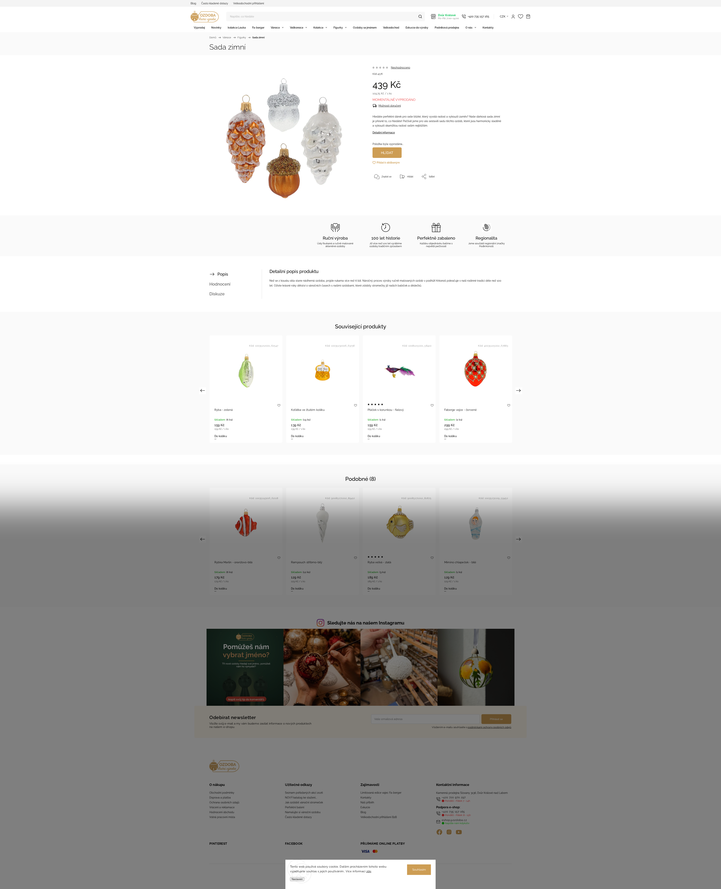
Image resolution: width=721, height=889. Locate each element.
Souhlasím (419, 869)
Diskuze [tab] (217, 293)
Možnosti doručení (390, 105)
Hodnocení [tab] (219, 284)
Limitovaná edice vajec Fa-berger (380, 792)
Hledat (420, 16)
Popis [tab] (222, 274)
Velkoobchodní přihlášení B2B (378, 817)
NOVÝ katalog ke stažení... (301, 797)
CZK (503, 16)
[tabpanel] (246, 389)
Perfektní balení (294, 807)
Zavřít (493, 189)
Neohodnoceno (400, 67)
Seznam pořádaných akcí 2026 (304, 792)
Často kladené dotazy (214, 3)
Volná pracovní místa (222, 817)
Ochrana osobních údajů (224, 802)
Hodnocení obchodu (221, 812)
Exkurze (365, 807)
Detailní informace (384, 132)
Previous (203, 390)
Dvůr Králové (448, 17)
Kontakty (365, 797)
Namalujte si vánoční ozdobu (303, 812)
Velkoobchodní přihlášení (248, 3)
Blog (193, 3)
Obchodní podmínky (221, 792)
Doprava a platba (220, 797)
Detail (294, 436)
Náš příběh (367, 802)
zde (368, 871)
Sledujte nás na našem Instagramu (365, 623)
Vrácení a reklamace (222, 807)
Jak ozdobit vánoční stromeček (304, 802)
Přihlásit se (496, 719)
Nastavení (297, 879)
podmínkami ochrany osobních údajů (489, 727)
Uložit (381, 188)
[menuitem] (199, 27)
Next (519, 390)
